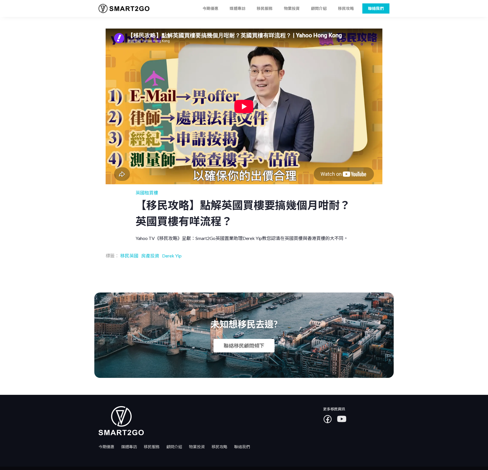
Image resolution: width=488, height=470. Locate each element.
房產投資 (150, 255)
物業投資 (292, 8)
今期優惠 (210, 8)
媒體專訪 (237, 8)
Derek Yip (172, 255)
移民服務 (265, 8)
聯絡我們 (242, 446)
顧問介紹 (319, 8)
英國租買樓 (147, 192)
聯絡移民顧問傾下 (244, 346)
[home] (121, 8)
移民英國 (129, 255)
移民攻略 (346, 8)
